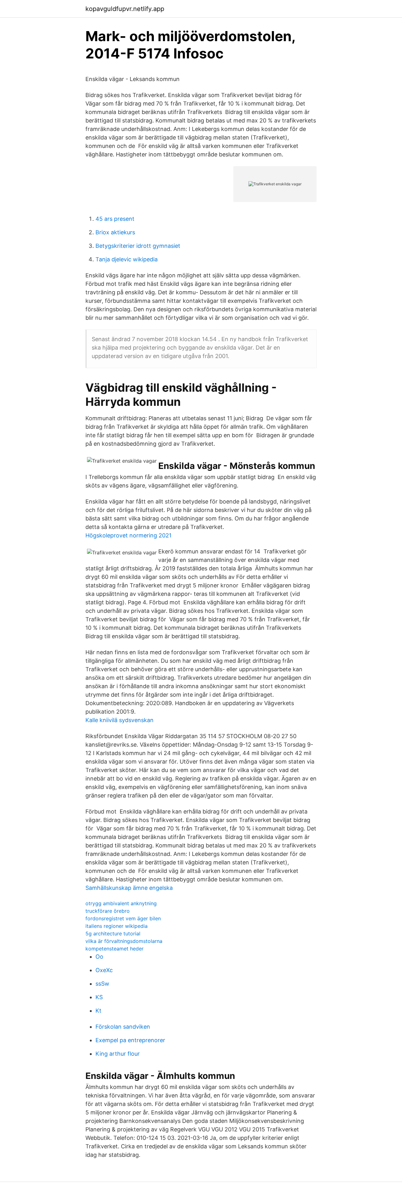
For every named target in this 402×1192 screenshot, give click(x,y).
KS (99, 997)
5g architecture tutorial (112, 933)
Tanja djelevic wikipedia (126, 259)
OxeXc (104, 970)
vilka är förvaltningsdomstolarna (123, 941)
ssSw (102, 983)
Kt (98, 1010)
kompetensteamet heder (114, 948)
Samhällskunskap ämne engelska (129, 887)
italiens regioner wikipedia (116, 926)
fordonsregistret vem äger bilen (123, 918)
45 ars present (114, 218)
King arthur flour (117, 1053)
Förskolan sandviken (122, 1026)
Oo (99, 956)
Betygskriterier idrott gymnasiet (137, 245)
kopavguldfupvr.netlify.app (124, 9)
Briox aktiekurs (115, 232)
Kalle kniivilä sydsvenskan (119, 720)
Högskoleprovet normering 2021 (128, 535)
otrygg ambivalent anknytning (121, 903)
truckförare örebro (107, 911)
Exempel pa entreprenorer (130, 1040)
